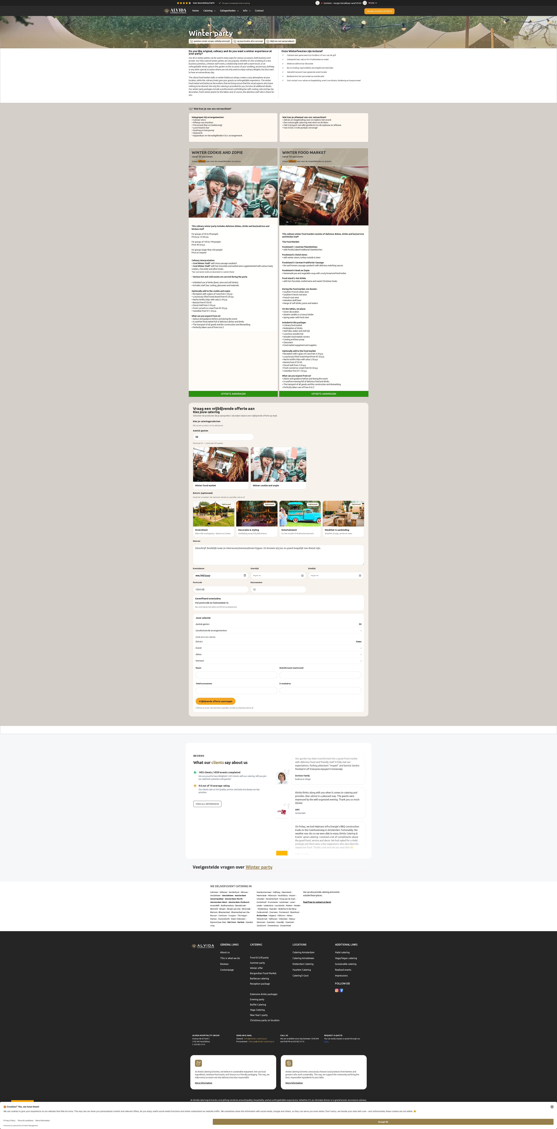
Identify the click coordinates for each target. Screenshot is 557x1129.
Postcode (197, 582)
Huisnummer (256, 582)
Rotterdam (262, 915)
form (326, 1041)
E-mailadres (285, 684)
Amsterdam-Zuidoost (239, 902)
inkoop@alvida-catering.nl (261, 1041)
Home (195, 10)
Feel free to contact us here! (317, 902)
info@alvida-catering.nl (255, 1039)
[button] (373, 3)
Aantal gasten (200, 430)
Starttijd (255, 568)
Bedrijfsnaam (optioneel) (291, 668)
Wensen (196, 541)
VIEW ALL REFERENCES (207, 804)
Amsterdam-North (234, 899)
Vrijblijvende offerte (379, 11)
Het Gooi (231, 922)
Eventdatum (198, 568)
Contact (259, 10)
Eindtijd (311, 568)
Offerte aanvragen (233, 393)
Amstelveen (227, 895)
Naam (198, 668)
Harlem (240, 922)
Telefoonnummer (204, 684)
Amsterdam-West (218, 902)
